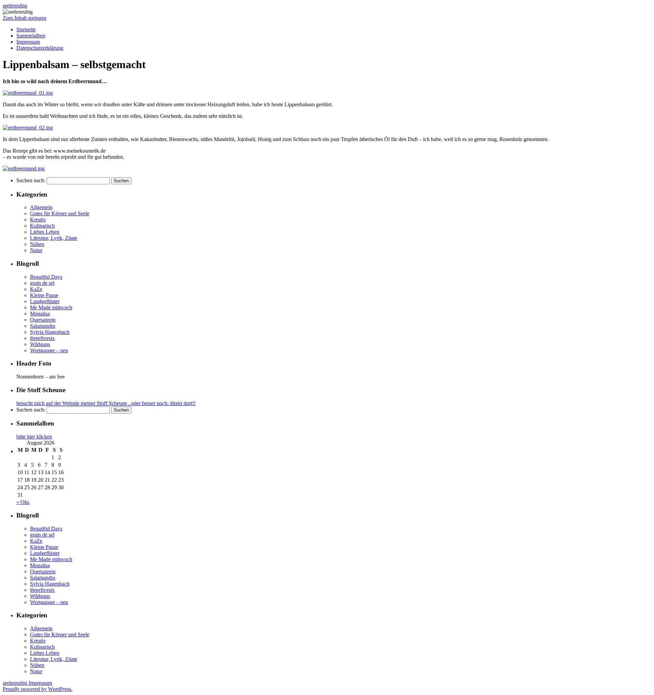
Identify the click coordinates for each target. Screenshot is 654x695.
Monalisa (40, 313)
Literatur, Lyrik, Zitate (53, 238)
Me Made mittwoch (51, 307)
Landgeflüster (45, 301)
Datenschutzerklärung (39, 48)
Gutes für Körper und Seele (59, 213)
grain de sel (42, 283)
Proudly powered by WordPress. (38, 689)
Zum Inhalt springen (24, 18)
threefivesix (42, 338)
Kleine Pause (44, 295)
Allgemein (41, 207)
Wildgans (40, 344)
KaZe (36, 289)
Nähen (37, 244)
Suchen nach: (30, 180)
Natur (36, 250)
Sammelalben (30, 35)
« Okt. (23, 502)
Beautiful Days (46, 277)
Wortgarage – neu (49, 350)
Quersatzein (43, 320)
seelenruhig (15, 6)
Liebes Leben (44, 232)
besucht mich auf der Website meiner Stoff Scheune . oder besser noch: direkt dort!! (106, 403)
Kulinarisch (42, 226)
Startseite (26, 29)
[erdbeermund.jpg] (24, 168)
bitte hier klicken (34, 436)
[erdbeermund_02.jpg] (28, 127)
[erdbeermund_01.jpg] (28, 93)
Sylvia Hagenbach (49, 332)
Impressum (28, 42)
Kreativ (38, 219)
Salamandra (42, 326)
